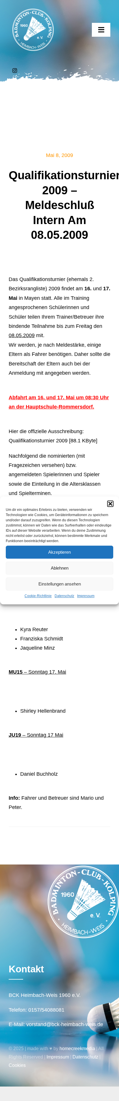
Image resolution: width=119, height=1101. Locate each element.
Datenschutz (64, 596)
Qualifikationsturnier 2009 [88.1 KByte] (53, 441)
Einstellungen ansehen (59, 583)
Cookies (17, 1065)
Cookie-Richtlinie (38, 596)
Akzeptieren (59, 552)
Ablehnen (59, 568)
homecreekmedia (77, 1048)
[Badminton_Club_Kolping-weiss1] (33, 11)
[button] (110, 504)
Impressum (85, 596)
